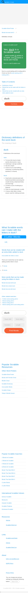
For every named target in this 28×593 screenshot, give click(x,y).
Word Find (9, 2)
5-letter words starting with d (10, 299)
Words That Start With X (8, 479)
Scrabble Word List (11, 525)
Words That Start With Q (8, 473)
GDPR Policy (9, 563)
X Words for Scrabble (8, 463)
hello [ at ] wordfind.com (12, 559)
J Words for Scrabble (7, 457)
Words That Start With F (8, 476)
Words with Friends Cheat (9, 377)
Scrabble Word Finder (8, 374)
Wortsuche (5, 500)
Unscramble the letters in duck (10, 255)
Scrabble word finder (11, 538)
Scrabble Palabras (7, 506)
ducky (5, 266)
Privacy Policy (10, 572)
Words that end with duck (9, 289)
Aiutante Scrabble (7, 503)
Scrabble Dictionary (7, 383)
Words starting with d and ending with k (13, 304)
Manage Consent (15, 581)
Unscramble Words (7, 387)
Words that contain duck (8, 286)
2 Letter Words (6, 482)
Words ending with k (8, 302)
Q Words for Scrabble (8, 467)
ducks (5, 270)
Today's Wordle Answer (8, 393)
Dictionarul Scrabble (7, 509)
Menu (26, 2)
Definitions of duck (7, 85)
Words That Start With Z (8, 470)
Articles (8, 520)
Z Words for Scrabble (7, 460)
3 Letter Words (6, 485)
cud (6, 242)
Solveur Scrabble (6, 496)
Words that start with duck (9, 282)
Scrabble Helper (6, 390)
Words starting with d (8, 301)
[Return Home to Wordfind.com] (2, 2)
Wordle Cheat (5, 380)
